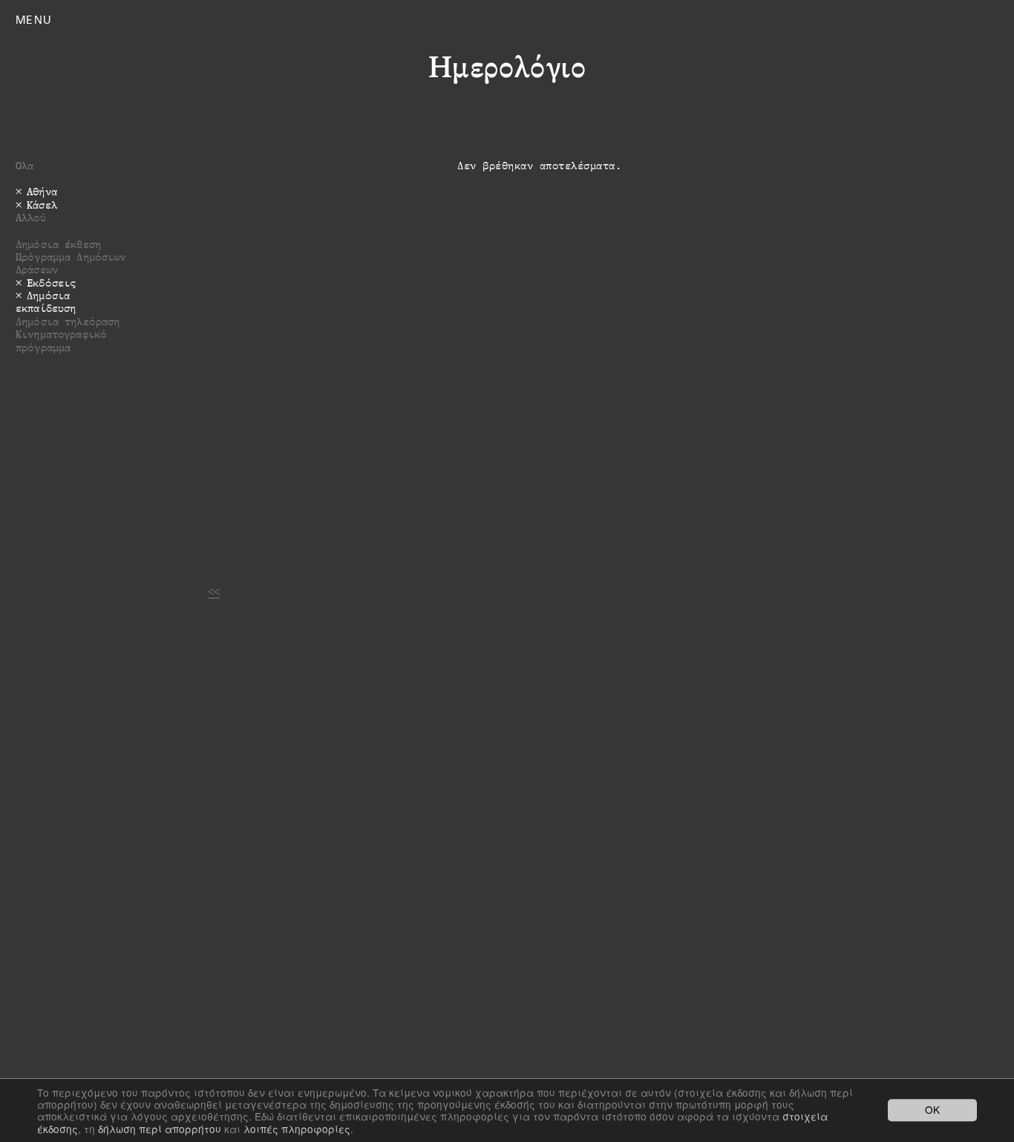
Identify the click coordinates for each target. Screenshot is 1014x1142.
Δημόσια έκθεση (58, 244)
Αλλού (31, 217)
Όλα (24, 165)
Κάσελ (42, 204)
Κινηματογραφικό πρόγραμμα (61, 340)
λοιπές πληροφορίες (296, 1128)
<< (214, 591)
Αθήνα (42, 191)
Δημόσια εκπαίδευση (46, 301)
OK (932, 1110)
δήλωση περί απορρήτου (159, 1128)
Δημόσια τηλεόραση (68, 321)
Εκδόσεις (51, 282)
